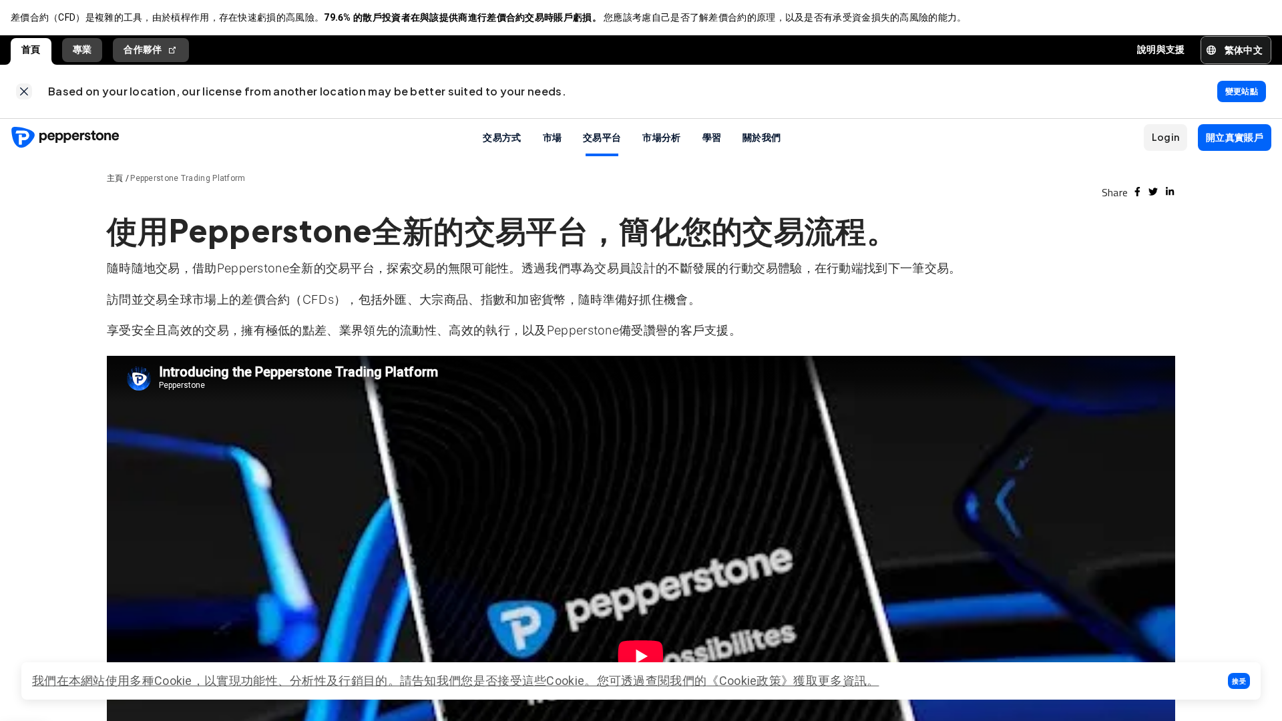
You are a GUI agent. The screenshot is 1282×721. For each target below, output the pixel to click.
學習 (712, 137)
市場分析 (661, 137)
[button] (1239, 681)
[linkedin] (1170, 191)
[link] (24, 91)
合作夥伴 (143, 49)
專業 (82, 49)
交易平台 (602, 137)
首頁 (31, 49)
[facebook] (1137, 191)
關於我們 (761, 137)
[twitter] (1153, 191)
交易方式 (502, 137)
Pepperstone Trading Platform (187, 178)
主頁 (115, 178)
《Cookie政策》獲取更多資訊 (786, 681)
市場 (552, 137)
